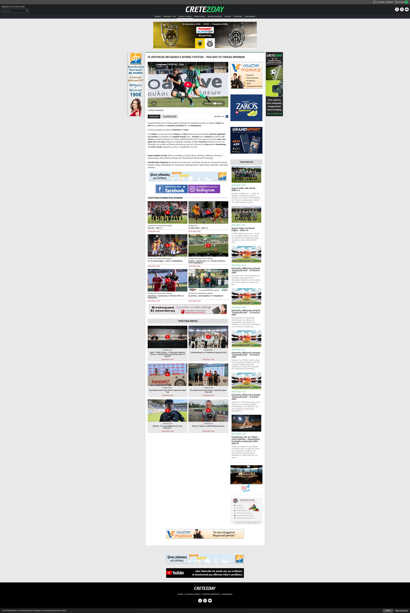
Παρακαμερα (208, 350)
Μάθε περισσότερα (401, 611)
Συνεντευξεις (167, 350)
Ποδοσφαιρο (154, 116)
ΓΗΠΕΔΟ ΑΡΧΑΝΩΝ (156, 110)
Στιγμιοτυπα (152, 226)
